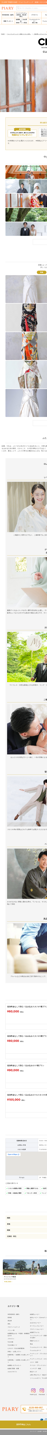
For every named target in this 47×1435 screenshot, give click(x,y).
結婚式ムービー (35, 1314)
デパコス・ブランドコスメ (38, 1365)
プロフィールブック (14, 1327)
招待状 (10, 1317)
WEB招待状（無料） (8, 15)
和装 (41, 272)
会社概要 (39, 1431)
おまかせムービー (35, 1323)
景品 (31, 1344)
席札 (9, 1324)
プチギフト (11, 1339)
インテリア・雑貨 (35, 1368)
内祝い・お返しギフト (14, 1351)
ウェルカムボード (35, 1350)
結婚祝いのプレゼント (14, 1365)
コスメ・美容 (34, 1362)
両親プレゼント (35, 1341)
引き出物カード (12, 1345)
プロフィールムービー (37, 1329)
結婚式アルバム (35, 1332)
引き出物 (10, 1342)
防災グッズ (33, 1371)
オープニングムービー (37, 1326)
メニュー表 (11, 1330)
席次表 (10, 1320)
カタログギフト (12, 1371)
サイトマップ (33, 1431)
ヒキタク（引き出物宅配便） (16, 1348)
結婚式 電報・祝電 (13, 1368)
